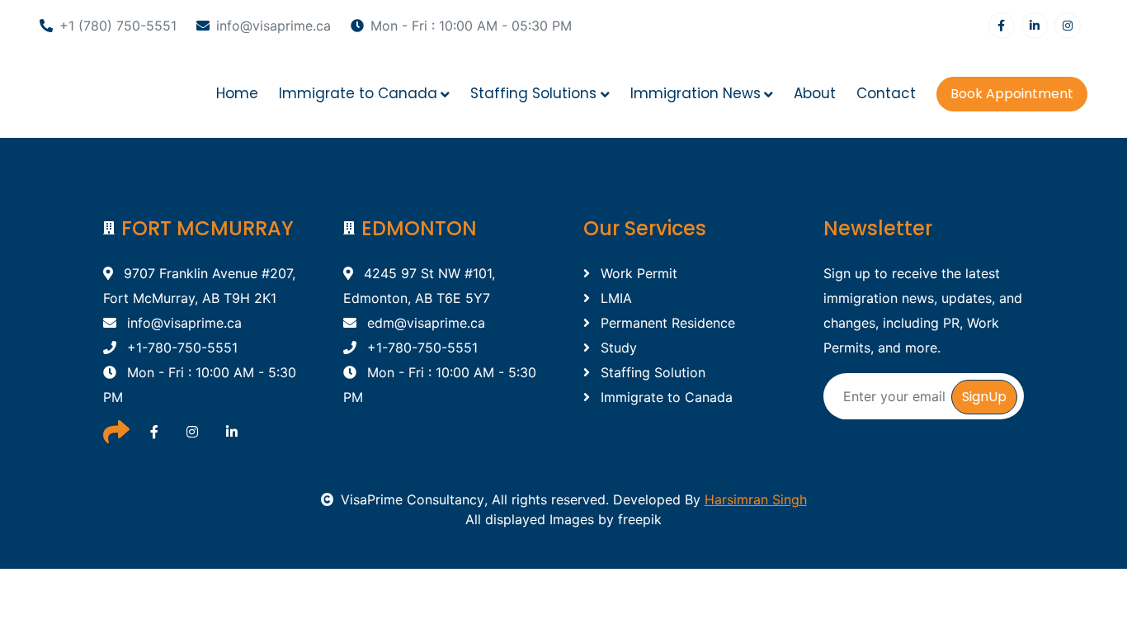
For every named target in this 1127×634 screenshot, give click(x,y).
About (815, 93)
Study (617, 347)
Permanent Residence (666, 323)
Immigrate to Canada (665, 397)
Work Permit (637, 273)
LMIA (614, 298)
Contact (886, 93)
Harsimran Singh (756, 499)
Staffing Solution (651, 372)
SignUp (984, 396)
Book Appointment (1011, 93)
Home (237, 93)
